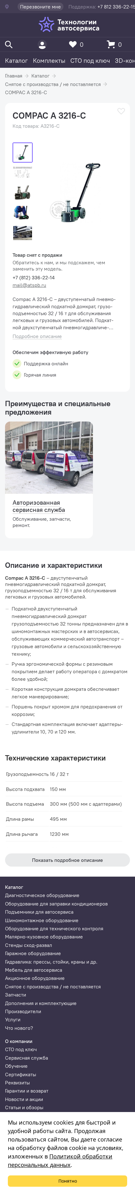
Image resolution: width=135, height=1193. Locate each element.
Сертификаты (20, 1074)
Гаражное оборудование (33, 953)
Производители (23, 1011)
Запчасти (15, 994)
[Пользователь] (42, 44)
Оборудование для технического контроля (54, 928)
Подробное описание (37, 336)
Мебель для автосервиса (33, 970)
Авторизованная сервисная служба (39, 505)
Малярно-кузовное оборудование (44, 936)
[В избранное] (121, 111)
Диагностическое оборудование (42, 895)
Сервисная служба (26, 1058)
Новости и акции (24, 1099)
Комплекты (49, 60)
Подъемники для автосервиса (39, 912)
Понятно (67, 1181)
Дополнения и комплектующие (41, 1003)
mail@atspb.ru (29, 285)
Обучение (16, 1066)
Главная (13, 75)
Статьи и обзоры (24, 1107)
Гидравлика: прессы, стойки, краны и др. (51, 962)
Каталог (16, 60)
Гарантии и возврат (26, 1091)
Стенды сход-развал (28, 945)
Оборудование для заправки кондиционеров (56, 903)
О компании (18, 1041)
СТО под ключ (90, 60)
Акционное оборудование (35, 978)
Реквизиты (17, 1082)
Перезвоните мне (40, 6)
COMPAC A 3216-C (26, 92)
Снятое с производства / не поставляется (53, 84)
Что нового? (19, 1028)
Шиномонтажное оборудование (41, 920)
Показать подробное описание (67, 860)
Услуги (12, 1019)
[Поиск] (9, 44)
